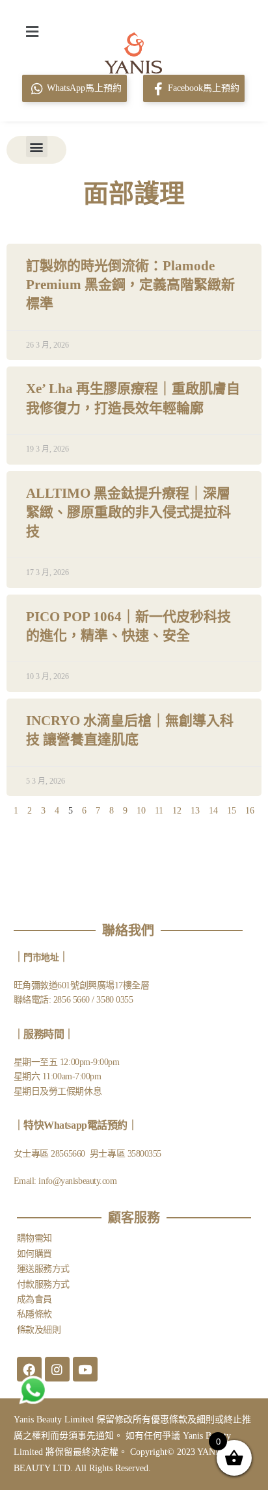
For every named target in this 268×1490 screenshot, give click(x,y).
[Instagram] (57, 1369)
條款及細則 (39, 1330)
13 (195, 811)
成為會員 (34, 1299)
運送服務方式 (43, 1269)
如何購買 (34, 1254)
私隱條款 (34, 1314)
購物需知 (34, 1238)
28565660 (69, 1154)
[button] (32, 31)
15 (231, 811)
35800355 (144, 1154)
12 (176, 811)
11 (159, 811)
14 (213, 811)
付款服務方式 (43, 1284)
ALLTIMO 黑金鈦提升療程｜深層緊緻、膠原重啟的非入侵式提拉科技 (128, 512)
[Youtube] (85, 1369)
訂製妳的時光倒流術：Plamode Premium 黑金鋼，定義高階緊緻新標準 (130, 285)
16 (249, 811)
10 (141, 811)
